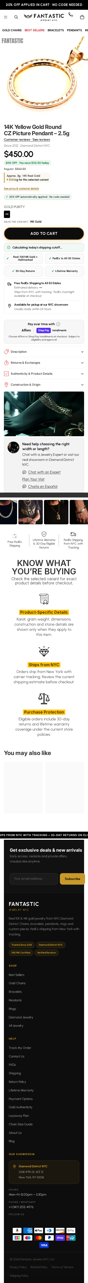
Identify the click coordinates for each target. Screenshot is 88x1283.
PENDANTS (74, 30)
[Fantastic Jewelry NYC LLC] (44, 17)
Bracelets (15, 991)
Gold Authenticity (21, 1107)
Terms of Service (62, 1267)
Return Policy (17, 1082)
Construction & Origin (25, 384)
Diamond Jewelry (21, 1017)
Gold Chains (17, 983)
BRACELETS (56, 30)
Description (19, 351)
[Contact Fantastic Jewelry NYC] (72, 17)
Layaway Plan (19, 1115)
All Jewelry (16, 1025)
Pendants (15, 1000)
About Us (15, 1133)
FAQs (12, 1064)
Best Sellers (16, 975)
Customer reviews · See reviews (27, 139)
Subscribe (72, 879)
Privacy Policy (18, 1267)
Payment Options (21, 1099)
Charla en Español (42, 486)
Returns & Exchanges (25, 362)
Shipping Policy (19, 1275)
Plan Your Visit (33, 479)
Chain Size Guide (21, 1124)
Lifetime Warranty (21, 1090)
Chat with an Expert (44, 472)
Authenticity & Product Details (31, 373)
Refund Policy (39, 1267)
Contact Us (16, 1056)
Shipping (15, 1073)
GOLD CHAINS (12, 30)
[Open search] (16, 17)
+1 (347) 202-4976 (21, 1207)
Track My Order (20, 1048)
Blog (12, 1141)
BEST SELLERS (35, 30)
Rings (12, 1009)
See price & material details (21, 188)
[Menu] (5, 17)
